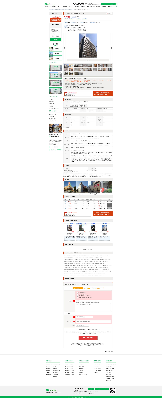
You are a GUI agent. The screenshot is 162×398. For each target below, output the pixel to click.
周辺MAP (83, 25)
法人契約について (109, 370)
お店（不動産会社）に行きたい (84, 295)
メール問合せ (111, 4)
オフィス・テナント (112, 6)
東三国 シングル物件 (69, 366)
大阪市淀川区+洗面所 (95, 259)
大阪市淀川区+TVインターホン (107, 265)
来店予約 (104, 4)
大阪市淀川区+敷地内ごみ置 (69, 269)
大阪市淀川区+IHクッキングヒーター (102, 261)
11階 (65, 203)
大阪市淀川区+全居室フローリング (98, 263)
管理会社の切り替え (110, 376)
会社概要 (104, 6)
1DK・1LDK (51, 116)
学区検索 (57, 58)
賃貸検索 (65, 6)
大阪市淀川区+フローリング (87, 263)
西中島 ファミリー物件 (69, 374)
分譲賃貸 (51, 106)
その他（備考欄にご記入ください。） (85, 297)
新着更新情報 (49, 374)
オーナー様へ (108, 374)
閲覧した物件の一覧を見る (88, 249)
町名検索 (57, 53)
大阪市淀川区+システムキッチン (105, 259)
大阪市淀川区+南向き (77, 263)
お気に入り (71, 6)
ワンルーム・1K (52, 114)
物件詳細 (109, 201)
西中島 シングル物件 (69, 368)
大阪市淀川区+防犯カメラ (76, 271)
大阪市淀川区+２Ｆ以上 (100, 274)
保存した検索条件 (90, 6)
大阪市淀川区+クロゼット (84, 265)
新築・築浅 (51, 101)
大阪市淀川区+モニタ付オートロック (81, 267)
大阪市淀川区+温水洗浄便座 (98, 257)
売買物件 (98, 6)
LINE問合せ (55, 374)
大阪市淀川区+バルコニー (68, 263)
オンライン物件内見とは (111, 364)
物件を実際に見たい (82, 292)
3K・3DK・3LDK (52, 120)
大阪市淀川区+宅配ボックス (103, 267)
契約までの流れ (109, 366)
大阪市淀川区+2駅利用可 (106, 271)
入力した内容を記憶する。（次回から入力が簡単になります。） (89, 329)
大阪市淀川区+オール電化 (79, 261)
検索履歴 (83, 6)
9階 (65, 208)
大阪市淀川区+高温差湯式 (68, 259)
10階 (65, 201)
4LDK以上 (51, 121)
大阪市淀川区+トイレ (87, 259)
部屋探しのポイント (110, 368)
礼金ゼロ (51, 104)
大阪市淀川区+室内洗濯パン (82, 274)
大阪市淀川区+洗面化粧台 (78, 259)
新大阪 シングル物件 (69, 364)
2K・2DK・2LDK (52, 118)
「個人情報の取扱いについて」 (88, 331)
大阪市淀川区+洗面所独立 (68, 257)
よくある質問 (108, 380)
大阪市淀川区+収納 (76, 265)
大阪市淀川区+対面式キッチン (69, 261)
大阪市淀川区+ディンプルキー (87, 271)
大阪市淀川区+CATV (67, 271)
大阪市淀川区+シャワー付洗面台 (87, 257)
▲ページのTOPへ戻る (109, 351)
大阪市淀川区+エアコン (68, 265)
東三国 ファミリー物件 (69, 372)
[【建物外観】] (88, 57)
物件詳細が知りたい (82, 294)
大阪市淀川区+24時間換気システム (70, 274)
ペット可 (51, 99)
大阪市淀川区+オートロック (69, 267)
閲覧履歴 (77, 6)
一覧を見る (55, 39)
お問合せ (52, 149)
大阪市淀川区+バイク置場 (87, 269)
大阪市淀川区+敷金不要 (91, 274)
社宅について (108, 372)
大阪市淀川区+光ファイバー (97, 269)
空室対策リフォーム (110, 378)
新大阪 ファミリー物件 (69, 370)
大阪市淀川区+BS (106, 269)
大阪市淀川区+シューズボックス (95, 265)
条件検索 (57, 48)
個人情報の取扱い (56, 370)
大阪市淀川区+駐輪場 (78, 269)
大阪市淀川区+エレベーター (93, 267)
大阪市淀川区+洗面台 (77, 257)
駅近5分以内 (51, 103)
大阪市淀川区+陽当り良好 (97, 271)
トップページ (49, 364)
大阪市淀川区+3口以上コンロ (90, 261)
